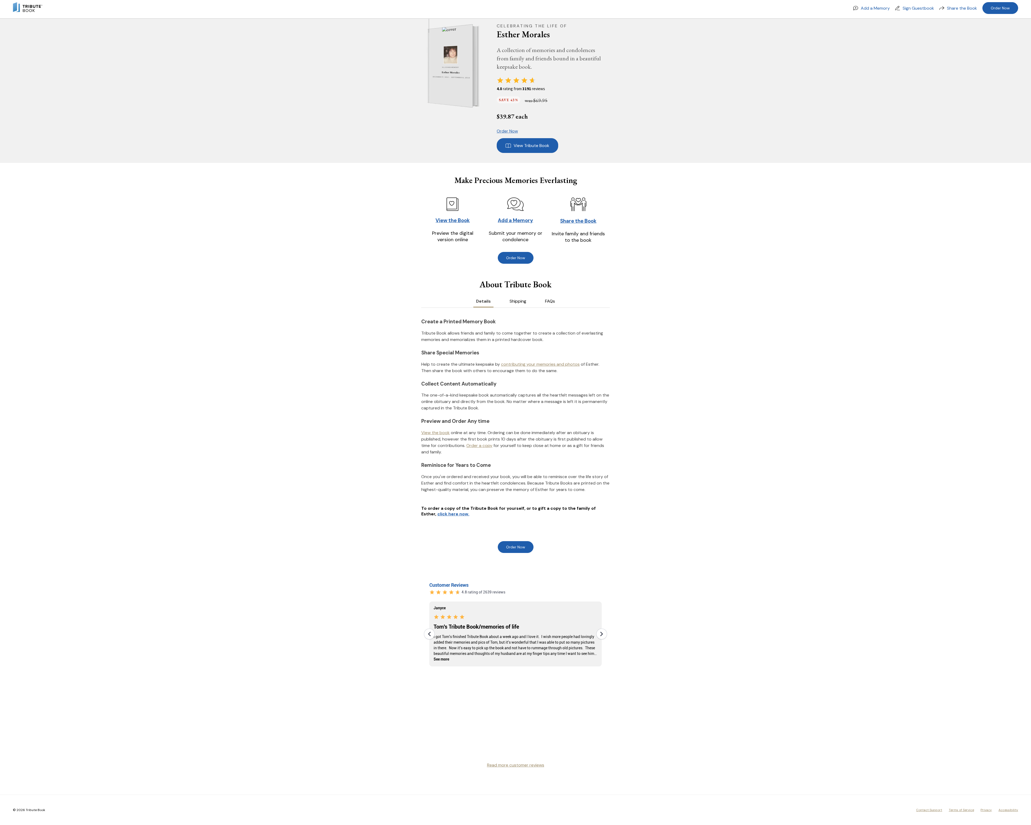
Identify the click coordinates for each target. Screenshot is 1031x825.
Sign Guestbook (918, 8)
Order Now (1000, 8)
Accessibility (1008, 810)
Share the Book (962, 8)
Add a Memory (875, 8)
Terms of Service (961, 810)
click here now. (453, 514)
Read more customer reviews (515, 765)
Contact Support (929, 810)
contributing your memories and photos (540, 364)
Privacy (986, 810)
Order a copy (479, 445)
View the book (435, 432)
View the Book (452, 220)
